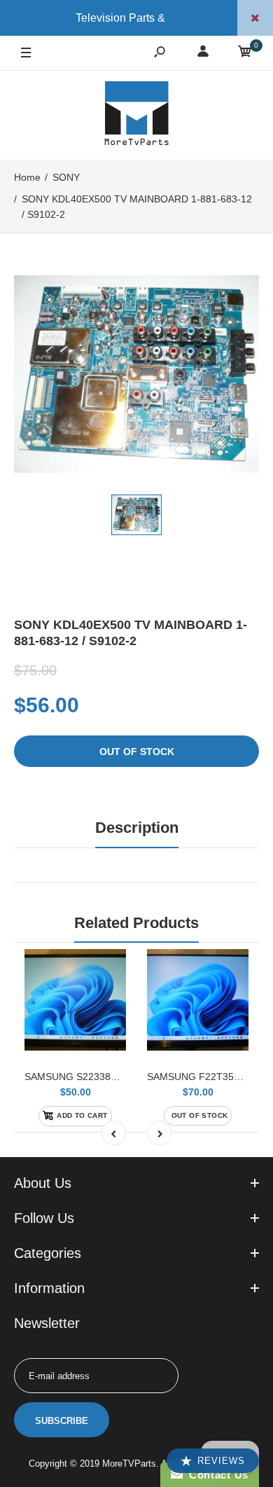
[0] (245, 53)
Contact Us (215, 1475)
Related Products (136, 923)
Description (136, 827)
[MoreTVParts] (137, 115)
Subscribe (61, 1421)
